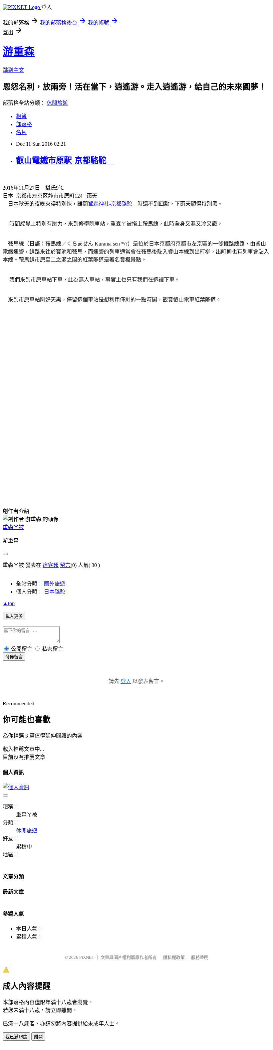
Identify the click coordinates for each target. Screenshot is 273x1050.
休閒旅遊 (57, 103)
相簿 (21, 116)
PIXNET (86, 957)
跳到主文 (13, 70)
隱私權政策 (174, 957)
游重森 (19, 52)
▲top (9, 603)
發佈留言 (14, 656)
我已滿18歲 (16, 1036)
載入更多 (14, 616)
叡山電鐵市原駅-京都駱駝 (65, 160)
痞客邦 (51, 565)
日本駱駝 (54, 592)
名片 (21, 132)
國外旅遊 (54, 584)
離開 (38, 1036)
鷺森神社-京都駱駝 (112, 204)
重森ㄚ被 (13, 527)
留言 (65, 565)
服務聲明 (199, 957)
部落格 (24, 124)
